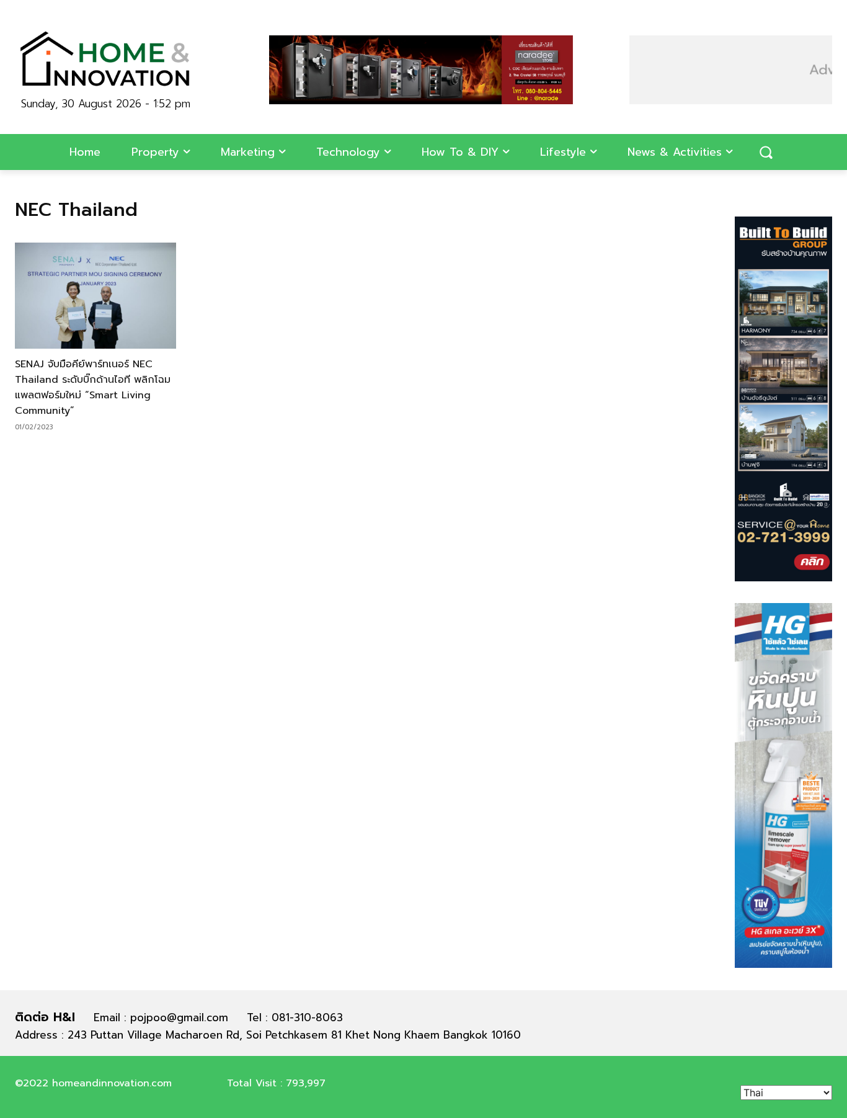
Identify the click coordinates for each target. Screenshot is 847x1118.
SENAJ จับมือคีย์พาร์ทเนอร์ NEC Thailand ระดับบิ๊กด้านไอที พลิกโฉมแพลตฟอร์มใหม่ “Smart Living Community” (93, 387)
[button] (766, 152)
